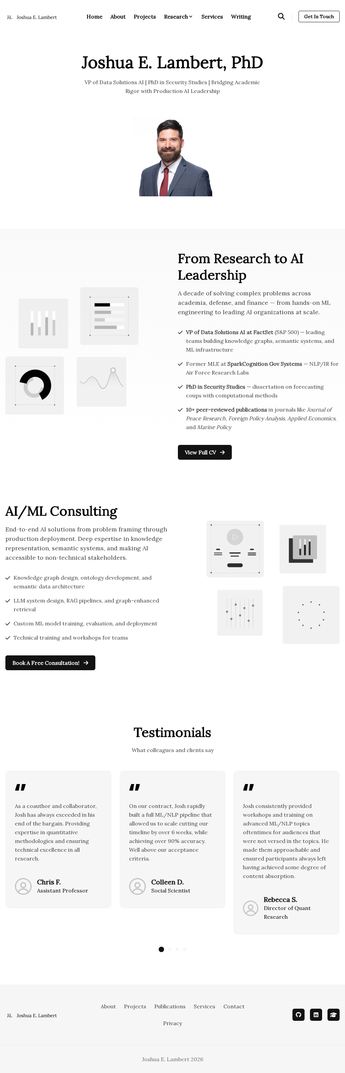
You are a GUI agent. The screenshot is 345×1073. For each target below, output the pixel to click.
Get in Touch (319, 16)
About (118, 16)
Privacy (172, 1023)
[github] (298, 1015)
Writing (241, 16)
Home (94, 16)
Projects (145, 16)
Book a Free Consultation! (46, 662)
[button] (161, 949)
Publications (170, 1006)
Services (212, 16)
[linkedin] (316, 1015)
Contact (234, 1006)
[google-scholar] (333, 1015)
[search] (285, 16)
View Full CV (201, 452)
